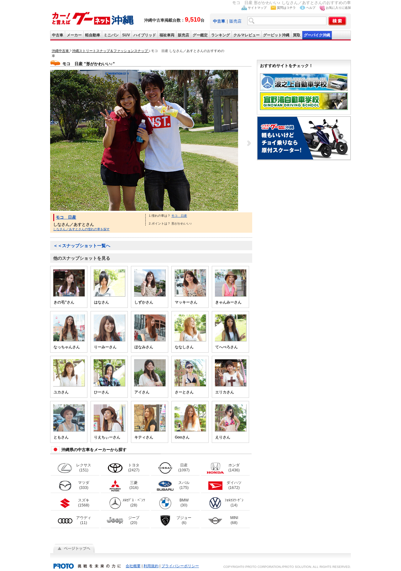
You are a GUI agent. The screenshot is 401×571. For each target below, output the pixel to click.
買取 (296, 35)
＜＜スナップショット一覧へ (81, 245)
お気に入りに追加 (338, 7)
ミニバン (111, 35)
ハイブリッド (144, 35)
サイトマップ (257, 7)
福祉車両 (166, 35)
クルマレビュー (246, 35)
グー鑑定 (200, 35)
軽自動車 (92, 35)
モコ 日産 (66, 217)
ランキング (220, 35)
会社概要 (133, 566)
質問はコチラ (286, 7)
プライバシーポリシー (180, 566)
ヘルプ (310, 7)
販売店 (235, 21)
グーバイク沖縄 (317, 35)
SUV (126, 35)
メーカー (74, 35)
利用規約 (151, 566)
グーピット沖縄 (276, 35)
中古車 (57, 35)
